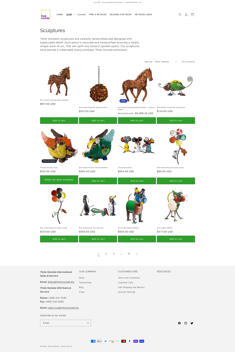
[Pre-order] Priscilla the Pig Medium (93, 168)
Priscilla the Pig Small (49, 168)
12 (129, 253)
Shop (81, 278)
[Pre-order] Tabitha (164, 228)
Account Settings (126, 292)
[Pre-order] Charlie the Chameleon (171, 107)
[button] (70, 14)
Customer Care (125, 282)
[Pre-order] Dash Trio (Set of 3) (91, 228)
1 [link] (98, 253)
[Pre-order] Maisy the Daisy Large (53, 228)
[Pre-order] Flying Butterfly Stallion (54, 100)
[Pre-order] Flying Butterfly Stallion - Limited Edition (136, 108)
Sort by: (149, 61)
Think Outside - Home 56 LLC (60, 346)
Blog (81, 287)
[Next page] (136, 254)
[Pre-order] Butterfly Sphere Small (93, 107)
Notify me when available (59, 179)
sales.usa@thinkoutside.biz (63, 307)
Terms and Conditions (129, 278)
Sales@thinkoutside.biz (61, 282)
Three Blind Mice (125, 168)
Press (81, 292)
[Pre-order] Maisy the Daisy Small (170, 168)
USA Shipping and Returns (131, 287)
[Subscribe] (87, 323)
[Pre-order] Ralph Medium (128, 228)
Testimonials (85, 282)
